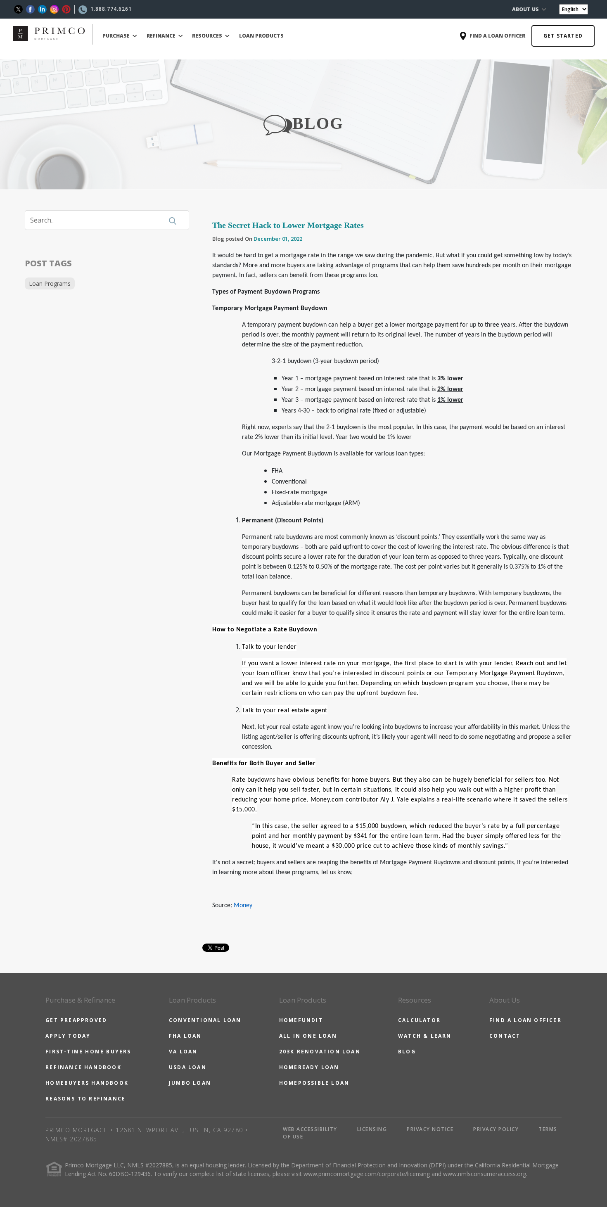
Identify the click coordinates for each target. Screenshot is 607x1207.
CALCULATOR (419, 1020)
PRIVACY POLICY (496, 1129)
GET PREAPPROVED (76, 1020)
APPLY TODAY (67, 1035)
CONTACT (504, 1035)
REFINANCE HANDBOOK (83, 1067)
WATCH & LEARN (425, 1035)
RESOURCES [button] (207, 35)
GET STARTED (563, 35)
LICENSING (372, 1129)
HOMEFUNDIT (301, 1020)
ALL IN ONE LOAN (308, 1035)
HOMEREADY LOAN (309, 1067)
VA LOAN (183, 1051)
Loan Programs (50, 283)
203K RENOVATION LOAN (319, 1051)
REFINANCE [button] (162, 35)
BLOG (407, 1051)
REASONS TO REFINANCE (85, 1098)
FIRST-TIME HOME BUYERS (88, 1051)
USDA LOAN (187, 1067)
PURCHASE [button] (116, 35)
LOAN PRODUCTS (261, 35)
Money (243, 905)
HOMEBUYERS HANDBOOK (86, 1082)
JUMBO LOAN (190, 1082)
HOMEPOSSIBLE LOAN (314, 1082)
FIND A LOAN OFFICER (525, 1020)
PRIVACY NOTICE (430, 1129)
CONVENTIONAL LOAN (205, 1020)
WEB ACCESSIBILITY (310, 1129)
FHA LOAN (185, 1035)
